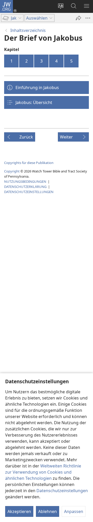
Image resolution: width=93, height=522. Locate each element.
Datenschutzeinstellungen (62, 490)
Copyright (12, 171)
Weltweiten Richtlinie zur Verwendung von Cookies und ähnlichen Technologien (43, 472)
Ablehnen (47, 511)
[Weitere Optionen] (87, 18)
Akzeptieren (19, 511)
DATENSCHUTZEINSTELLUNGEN (28, 191)
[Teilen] (78, 18)
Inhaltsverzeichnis (28, 30)
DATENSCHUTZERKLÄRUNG (25, 186)
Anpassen (73, 511)
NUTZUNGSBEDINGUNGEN (25, 181)
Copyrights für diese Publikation (28, 162)
